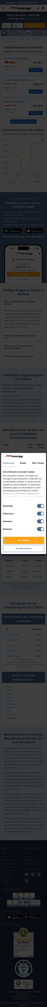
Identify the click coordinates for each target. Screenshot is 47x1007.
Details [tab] (23, 463)
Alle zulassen (23, 540)
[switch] (40, 514)
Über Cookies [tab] (38, 463)
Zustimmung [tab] (8, 463)
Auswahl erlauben (23, 548)
